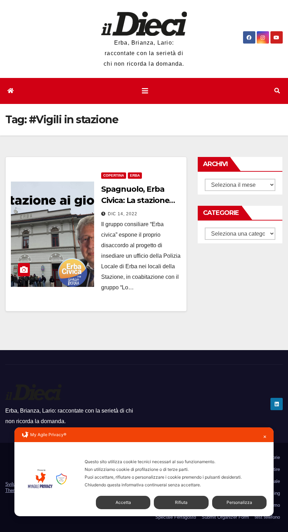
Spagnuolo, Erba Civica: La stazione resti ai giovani (135, 200)
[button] (277, 91)
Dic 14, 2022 (122, 213)
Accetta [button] (123, 502)
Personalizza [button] (239, 502)
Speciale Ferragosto (175, 517)
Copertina (113, 175)
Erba (135, 175)
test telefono (267, 517)
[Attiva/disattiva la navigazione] (145, 91)
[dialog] (144, 471)
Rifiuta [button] (181, 502)
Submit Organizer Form (225, 517)
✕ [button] (265, 436)
